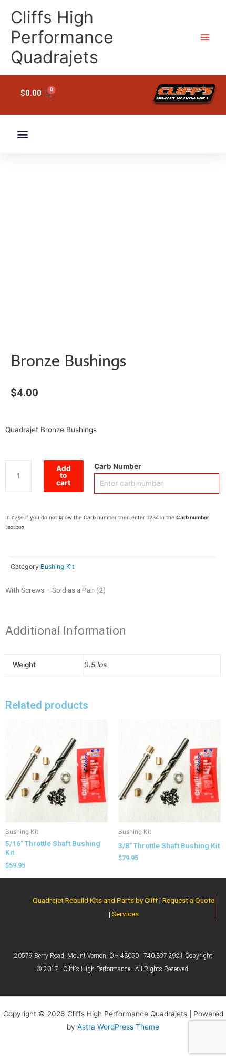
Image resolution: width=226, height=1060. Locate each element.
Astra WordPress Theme (118, 1027)
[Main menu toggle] (205, 37)
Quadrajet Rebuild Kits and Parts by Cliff (95, 900)
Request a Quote (188, 900)
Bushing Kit (57, 566)
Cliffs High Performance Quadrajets (62, 37)
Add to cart (63, 475)
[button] (22, 133)
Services (125, 914)
